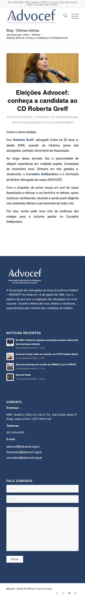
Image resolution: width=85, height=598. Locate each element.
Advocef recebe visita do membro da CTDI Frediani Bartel (47, 354)
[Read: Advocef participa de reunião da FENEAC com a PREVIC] (10, 366)
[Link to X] (63, 593)
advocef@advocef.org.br (23, 446)
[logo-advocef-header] (35, 16)
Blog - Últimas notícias (22, 30)
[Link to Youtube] (69, 593)
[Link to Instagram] (75, 593)
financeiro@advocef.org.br (24, 452)
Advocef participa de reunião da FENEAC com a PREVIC (46, 364)
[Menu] (73, 16)
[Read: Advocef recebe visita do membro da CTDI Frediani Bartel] (10, 356)
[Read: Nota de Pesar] (10, 377)
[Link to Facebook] (57, 593)
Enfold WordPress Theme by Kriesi (34, 588)
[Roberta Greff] (42, 68)
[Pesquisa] (63, 16)
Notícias (43, 117)
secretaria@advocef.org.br (24, 457)
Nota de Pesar (23, 374)
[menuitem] (63, 16)
